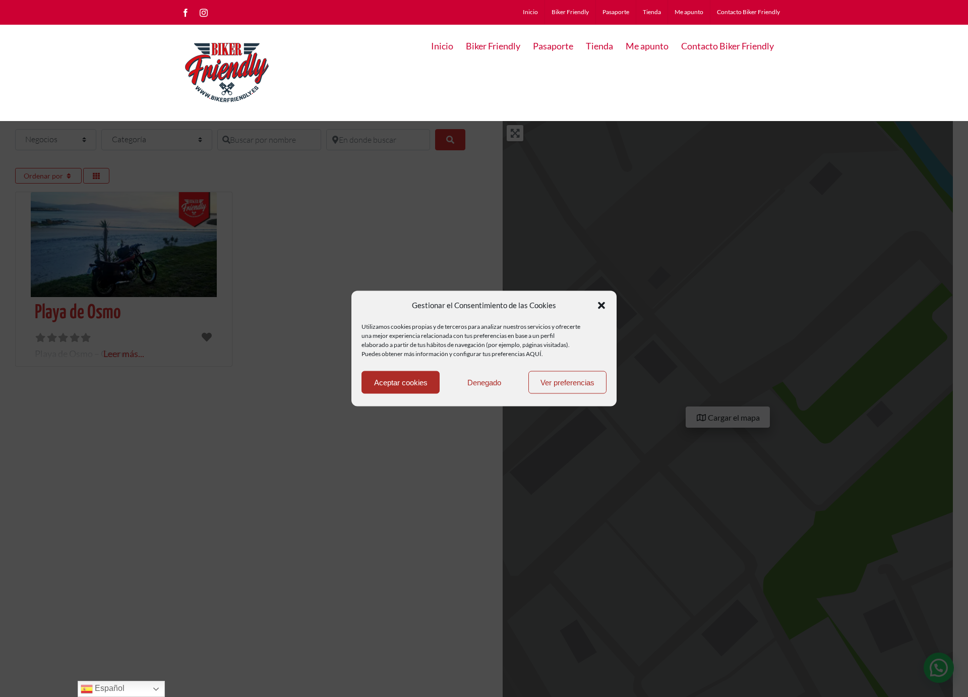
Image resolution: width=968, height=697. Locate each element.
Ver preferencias (567, 382)
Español (109, 688)
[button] (601, 305)
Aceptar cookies (401, 382)
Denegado (484, 382)
